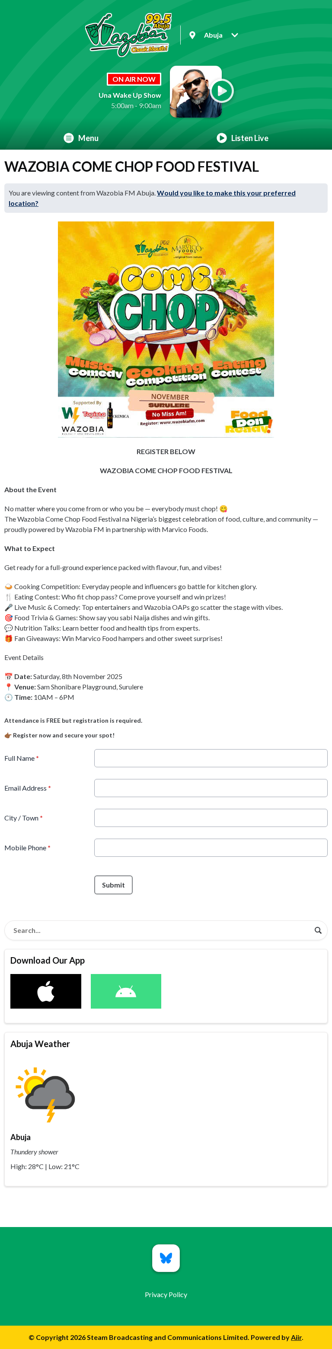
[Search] (318, 930)
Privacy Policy (166, 1294)
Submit (113, 885)
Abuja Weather (40, 1043)
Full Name (21, 758)
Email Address (27, 788)
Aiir (296, 1337)
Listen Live (249, 138)
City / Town (23, 818)
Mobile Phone (27, 847)
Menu (88, 138)
